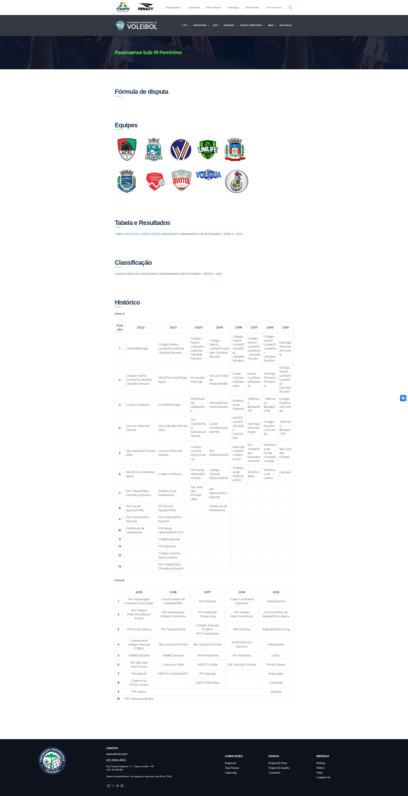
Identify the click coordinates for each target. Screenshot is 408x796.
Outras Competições (251, 25)
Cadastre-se (323, 777)
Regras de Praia (278, 763)
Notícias (320, 763)
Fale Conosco (274, 7)
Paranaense (199, 25)
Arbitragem (233, 7)
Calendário (194, 7)
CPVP (215, 25)
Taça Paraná (232, 768)
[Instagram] (113, 786)
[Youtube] (117, 786)
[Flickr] (122, 786)
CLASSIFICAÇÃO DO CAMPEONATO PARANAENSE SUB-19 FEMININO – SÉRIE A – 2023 (169, 273)
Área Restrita (252, 7)
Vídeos (320, 768)
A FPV (184, 25)
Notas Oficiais (213, 7)
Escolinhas (286, 25)
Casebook (274, 772)
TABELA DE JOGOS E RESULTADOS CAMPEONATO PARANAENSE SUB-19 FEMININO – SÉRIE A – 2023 (179, 234)
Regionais (229, 25)
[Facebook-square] (108, 786)
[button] (290, 7)
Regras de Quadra (279, 768)
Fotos (319, 772)
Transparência (173, 7)
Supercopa (231, 772)
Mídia (270, 25)
